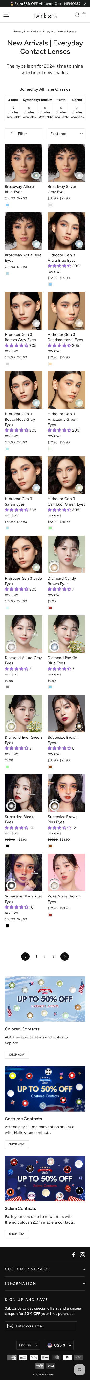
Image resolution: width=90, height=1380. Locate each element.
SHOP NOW (17, 1054)
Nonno (77, 100)
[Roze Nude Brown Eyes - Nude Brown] (50, 914)
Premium (45, 100)
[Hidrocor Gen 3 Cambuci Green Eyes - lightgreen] (50, 528)
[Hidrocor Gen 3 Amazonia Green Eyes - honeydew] (50, 449)
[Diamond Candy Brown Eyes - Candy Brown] (50, 608)
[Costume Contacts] (45, 1089)
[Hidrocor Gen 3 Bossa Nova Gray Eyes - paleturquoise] (7, 449)
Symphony (31, 100)
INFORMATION (20, 1283)
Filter (22, 133)
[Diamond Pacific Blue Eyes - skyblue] (50, 687)
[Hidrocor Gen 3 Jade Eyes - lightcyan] (7, 608)
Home (18, 31)
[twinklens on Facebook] (73, 1254)
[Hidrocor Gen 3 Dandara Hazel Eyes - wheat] (50, 364)
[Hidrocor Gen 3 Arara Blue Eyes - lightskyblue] (50, 284)
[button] (60, 266)
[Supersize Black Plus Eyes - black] (7, 925)
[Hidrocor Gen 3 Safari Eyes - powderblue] (7, 528)
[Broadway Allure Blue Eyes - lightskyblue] (7, 205)
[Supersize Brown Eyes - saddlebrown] (50, 767)
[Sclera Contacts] (45, 1178)
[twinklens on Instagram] (82, 1254)
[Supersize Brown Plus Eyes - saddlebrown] (50, 846)
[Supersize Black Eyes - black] (7, 846)
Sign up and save (26, 1299)
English (25, 1345)
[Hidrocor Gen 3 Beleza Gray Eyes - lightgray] (7, 364)
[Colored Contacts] (45, 999)
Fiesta (61, 100)
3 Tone (13, 100)
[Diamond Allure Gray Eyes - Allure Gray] (7, 687)
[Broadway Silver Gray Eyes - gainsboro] (50, 205)
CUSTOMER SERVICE (28, 1269)
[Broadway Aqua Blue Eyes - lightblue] (7, 273)
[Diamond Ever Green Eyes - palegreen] (7, 767)
